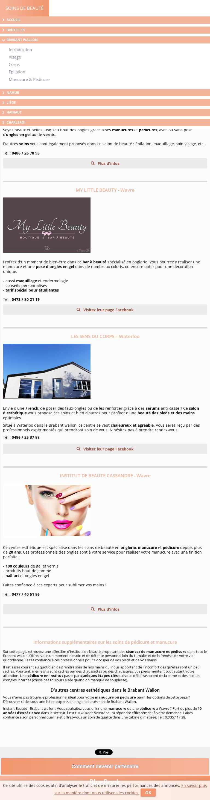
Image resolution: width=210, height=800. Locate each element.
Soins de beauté (24, 8)
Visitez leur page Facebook (108, 309)
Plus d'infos (108, 163)
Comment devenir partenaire (105, 766)
